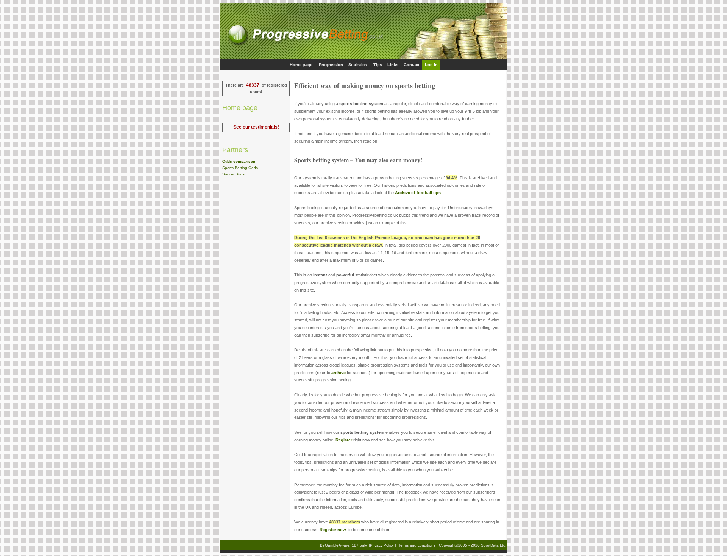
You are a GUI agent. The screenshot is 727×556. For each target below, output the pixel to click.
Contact (412, 64)
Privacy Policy (382, 545)
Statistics (357, 64)
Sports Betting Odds (240, 168)
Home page (301, 64)
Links (392, 64)
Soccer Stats (233, 174)
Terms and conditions (416, 545)
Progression (331, 64)
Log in (431, 64)
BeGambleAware (334, 545)
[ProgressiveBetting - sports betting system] (363, 58)
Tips (377, 64)
